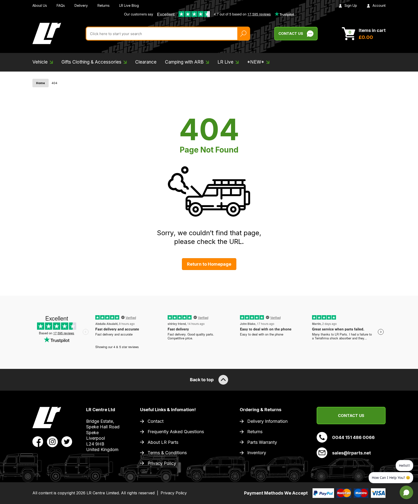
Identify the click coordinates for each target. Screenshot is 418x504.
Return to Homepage (209, 264)
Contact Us (290, 33)
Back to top (202, 379)
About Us (39, 5)
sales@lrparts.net (351, 452)
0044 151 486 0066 (353, 437)
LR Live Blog (129, 5)
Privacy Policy (162, 463)
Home (40, 83)
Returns (103, 5)
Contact (156, 421)
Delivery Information (267, 421)
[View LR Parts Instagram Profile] (52, 441)
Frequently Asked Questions (176, 431)
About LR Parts (163, 442)
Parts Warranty (262, 442)
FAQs (61, 5)
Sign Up (350, 5)
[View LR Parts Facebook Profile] (37, 441)
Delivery (81, 5)
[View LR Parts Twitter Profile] (66, 441)
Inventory (256, 452)
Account (379, 5)
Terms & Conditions (167, 452)
